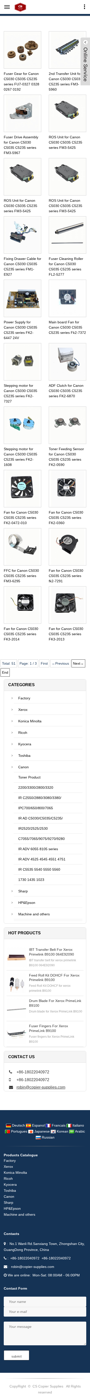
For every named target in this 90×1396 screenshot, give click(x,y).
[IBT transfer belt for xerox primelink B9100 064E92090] (16, 957)
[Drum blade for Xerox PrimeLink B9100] (16, 1008)
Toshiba (24, 756)
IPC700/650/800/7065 (35, 808)
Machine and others (34, 914)
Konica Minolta (30, 721)
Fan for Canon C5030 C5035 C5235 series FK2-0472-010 (21, 517)
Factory (24, 698)
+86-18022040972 (25, 1258)
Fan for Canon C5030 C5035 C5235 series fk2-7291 (66, 576)
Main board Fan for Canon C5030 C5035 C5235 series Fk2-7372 (67, 327)
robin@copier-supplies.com (40, 1087)
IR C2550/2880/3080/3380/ (39, 798)
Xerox (23, 710)
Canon (23, 767)
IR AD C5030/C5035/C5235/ (40, 818)
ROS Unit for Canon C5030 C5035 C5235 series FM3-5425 (65, 142)
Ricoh (22, 733)
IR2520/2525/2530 (33, 828)
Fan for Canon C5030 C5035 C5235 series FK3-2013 (66, 634)
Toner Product (29, 777)
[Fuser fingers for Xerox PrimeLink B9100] (16, 1034)
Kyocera (24, 744)
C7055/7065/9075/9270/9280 (41, 839)
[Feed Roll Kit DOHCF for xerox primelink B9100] (16, 983)
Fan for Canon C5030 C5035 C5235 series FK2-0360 (66, 517)
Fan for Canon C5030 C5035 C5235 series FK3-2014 (21, 634)
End (5, 672)
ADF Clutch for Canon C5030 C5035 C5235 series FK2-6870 (66, 391)
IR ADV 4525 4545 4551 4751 (42, 859)
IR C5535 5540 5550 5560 (39, 869)
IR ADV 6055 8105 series (38, 849)
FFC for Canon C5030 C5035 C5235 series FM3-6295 (21, 576)
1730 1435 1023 (31, 880)
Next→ (78, 663)
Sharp (23, 891)
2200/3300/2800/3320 (35, 788)
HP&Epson (26, 903)
